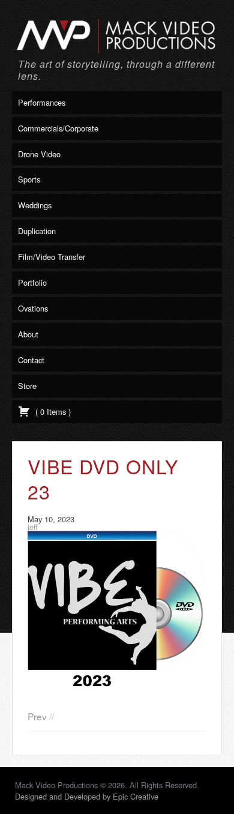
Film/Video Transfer (51, 256)
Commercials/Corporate (58, 128)
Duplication (37, 231)
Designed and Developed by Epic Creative (86, 796)
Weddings (35, 205)
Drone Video (39, 154)
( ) (52, 411)
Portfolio (32, 282)
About (28, 334)
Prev (37, 716)
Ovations (33, 308)
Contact (31, 360)
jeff (33, 526)
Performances (41, 102)
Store (27, 385)
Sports (29, 179)
